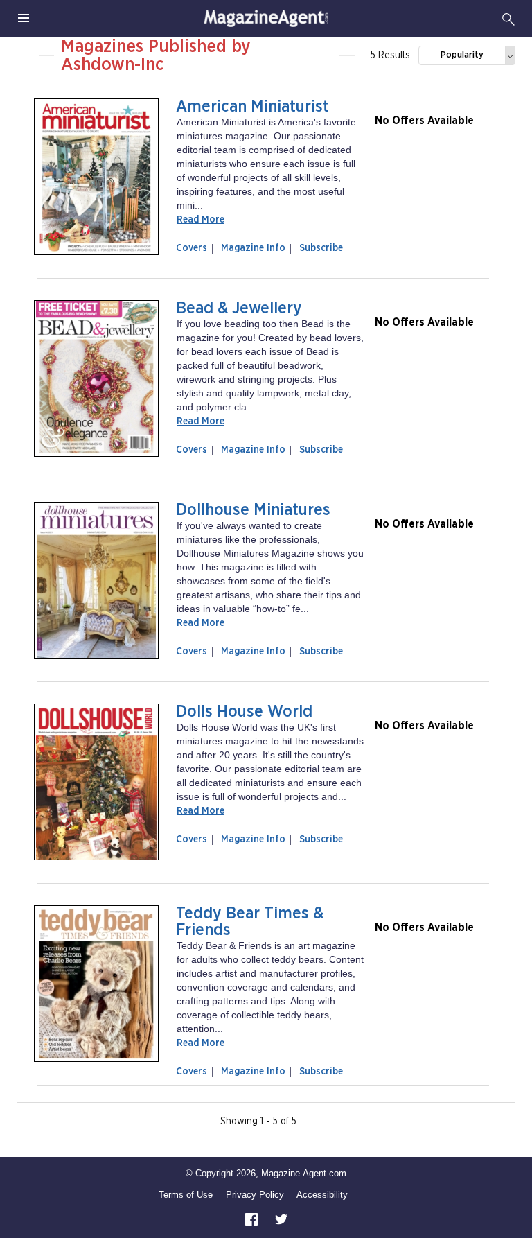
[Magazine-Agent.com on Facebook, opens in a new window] (252, 1218)
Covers (194, 248)
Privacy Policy (255, 1194)
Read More (200, 220)
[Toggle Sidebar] (23, 19)
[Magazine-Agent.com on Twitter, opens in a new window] (281, 1218)
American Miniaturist (252, 106)
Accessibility (322, 1194)
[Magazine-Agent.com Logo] (266, 18)
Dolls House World (244, 712)
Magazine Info (250, 248)
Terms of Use (186, 1194)
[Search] (508, 19)
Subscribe (321, 248)
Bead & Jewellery (239, 308)
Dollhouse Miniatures (253, 510)
